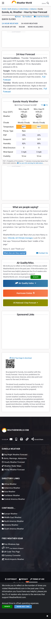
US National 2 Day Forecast (25, 303)
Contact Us (43, 253)
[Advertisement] (25, 39)
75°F (14, 548)
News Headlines (35, 27)
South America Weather (14, 529)
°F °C (44, 105)
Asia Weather (9, 492)
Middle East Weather (12, 517)
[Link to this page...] (27, 439)
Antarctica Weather (12, 488)
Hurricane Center (25, 293)
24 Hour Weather (10, 23)
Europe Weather (10, 514)
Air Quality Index (26, 283)
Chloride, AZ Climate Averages (20, 238)
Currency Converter (12, 555)
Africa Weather (10, 484)
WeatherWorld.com (18, 430)
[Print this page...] (21, 439)
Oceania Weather (11, 525)
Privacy (24, 579)
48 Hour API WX (9, 27)
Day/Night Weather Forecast (15, 454)
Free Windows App (11, 544)
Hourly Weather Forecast (14, 462)
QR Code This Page (11, 552)
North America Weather (14, 521)
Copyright (12, 579)
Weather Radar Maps (12, 466)
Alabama (33, 9)
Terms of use (38, 579)
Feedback (28, 17)
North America (13, 9)
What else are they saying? (15, 253)
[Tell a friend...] (11, 439)
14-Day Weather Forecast (14, 470)
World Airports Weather (14, 559)
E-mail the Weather (42, 17)
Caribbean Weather (12, 495)
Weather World (24, 2)
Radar (22, 27)
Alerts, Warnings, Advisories (15, 458)
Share (18, 17)
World (4, 9)
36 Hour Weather (29, 23)
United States (24, 9)
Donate (7, 606)
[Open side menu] (3, 3)
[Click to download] (10, 364)
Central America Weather (14, 499)
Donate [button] (35, 277)
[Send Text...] (16, 439)
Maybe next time (23, 606)
